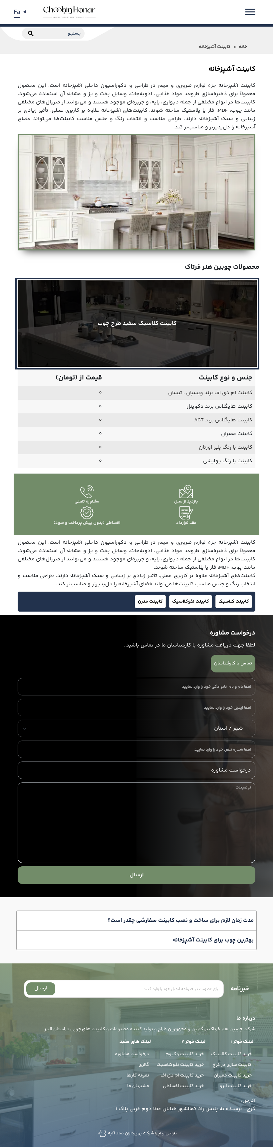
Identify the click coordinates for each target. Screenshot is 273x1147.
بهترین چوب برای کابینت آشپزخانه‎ (213, 940)
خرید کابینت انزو (236, 1086)
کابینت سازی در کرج (232, 1065)
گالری (143, 1065)
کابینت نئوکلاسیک (190, 601)
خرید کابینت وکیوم (184, 1054)
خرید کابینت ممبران (233, 1075)
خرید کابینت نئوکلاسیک (180, 1065)
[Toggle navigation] (250, 12)
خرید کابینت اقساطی (183, 1086)
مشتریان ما (138, 1086)
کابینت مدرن (150, 601)
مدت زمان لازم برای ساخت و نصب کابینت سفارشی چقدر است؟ (181, 920)
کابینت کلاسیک (233, 601)
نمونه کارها (138, 1075)
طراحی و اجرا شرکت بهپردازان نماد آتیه (142, 1133)
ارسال (137, 875)
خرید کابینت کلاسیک (231, 1054)
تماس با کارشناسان (233, 663)
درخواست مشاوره (132, 1054)
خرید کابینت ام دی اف (182, 1075)
